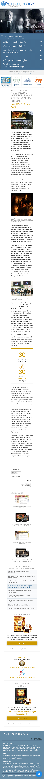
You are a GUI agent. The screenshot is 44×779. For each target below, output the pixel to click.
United (5, 56)
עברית (12, 747)
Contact (5, 758)
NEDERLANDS (35, 747)
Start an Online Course (19, 766)
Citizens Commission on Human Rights (25, 771)
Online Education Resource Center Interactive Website (19, 596)
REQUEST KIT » (22, 718)
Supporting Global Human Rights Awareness (18, 572)
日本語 (16, 747)
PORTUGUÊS (34, 750)
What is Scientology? (8, 765)
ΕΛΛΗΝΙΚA (20, 750)
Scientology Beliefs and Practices (20, 755)
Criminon (38, 84)
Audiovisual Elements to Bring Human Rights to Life (20, 591)
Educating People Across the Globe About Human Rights (21, 576)
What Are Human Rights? (14, 46)
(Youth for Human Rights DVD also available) (22, 649)
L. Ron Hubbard (7, 755)
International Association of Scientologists (19, 767)
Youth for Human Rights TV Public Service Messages (17, 51)
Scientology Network (23, 763)
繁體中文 (28, 747)
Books (18, 757)
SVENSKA (22, 748)
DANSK (35, 745)
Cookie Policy (6, 776)
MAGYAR (11, 748)
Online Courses (25, 757)
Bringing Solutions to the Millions (19, 605)
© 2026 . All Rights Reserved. (18, 775)
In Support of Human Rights (15, 60)
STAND (5, 769)
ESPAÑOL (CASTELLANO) (10, 750)
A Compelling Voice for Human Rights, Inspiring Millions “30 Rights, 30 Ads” (20, 586)
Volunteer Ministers (8, 757)
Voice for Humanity (34, 755)
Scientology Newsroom (20, 765)
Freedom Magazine (35, 767)
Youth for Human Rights (9, 771)
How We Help (6, 85)
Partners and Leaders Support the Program (21, 608)
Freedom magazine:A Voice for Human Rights (14, 65)
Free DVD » (22, 643)
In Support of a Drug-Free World (18, 770)
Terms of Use (14, 776)
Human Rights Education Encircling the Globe (20, 601)
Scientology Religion (34, 763)
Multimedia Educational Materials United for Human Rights (22, 581)
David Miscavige (31, 765)
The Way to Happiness (16, 85)
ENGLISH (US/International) (10, 745)
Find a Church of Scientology (15, 758)
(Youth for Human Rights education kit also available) (22, 724)
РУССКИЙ (22, 747)
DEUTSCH (6, 748)
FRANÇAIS (6, 747)
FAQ (15, 757)
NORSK (17, 748)
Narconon (28, 769)
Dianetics (14, 763)
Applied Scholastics (27, 84)
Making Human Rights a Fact (15, 42)
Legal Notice (22, 776)
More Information (34, 757)
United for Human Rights (33, 770)
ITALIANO (26, 750)
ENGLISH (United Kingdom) (25, 745)
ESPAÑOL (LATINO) (31, 748)
